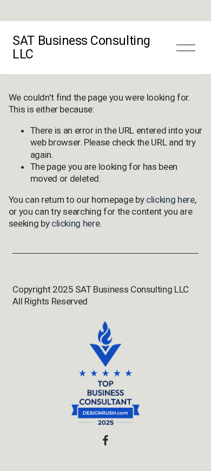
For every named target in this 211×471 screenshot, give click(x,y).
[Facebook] (105, 440)
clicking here (170, 199)
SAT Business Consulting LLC (81, 47)
